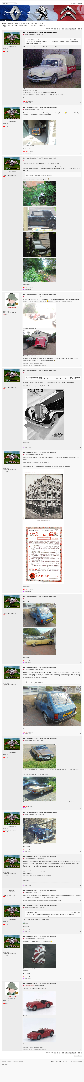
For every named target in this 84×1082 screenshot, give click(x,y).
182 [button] (72, 28)
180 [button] (66, 28)
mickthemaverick (32, 377)
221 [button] (79, 28)
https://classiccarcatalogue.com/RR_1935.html (35, 385)
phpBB (8, 1061)
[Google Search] (15, 3)
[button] (55, 29)
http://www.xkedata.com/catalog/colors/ (33, 871)
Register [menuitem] (74, 3)
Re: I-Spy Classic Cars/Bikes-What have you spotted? (40, 32)
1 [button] (59, 28)
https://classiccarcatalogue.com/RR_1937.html (35, 462)
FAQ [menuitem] (2, 20)
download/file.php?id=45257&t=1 (34, 683)
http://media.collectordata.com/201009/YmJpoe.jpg (36, 875)
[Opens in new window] (52, 69)
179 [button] (63, 28)
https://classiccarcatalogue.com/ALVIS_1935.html (39, 175)
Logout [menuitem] (80, 3)
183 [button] (75, 28)
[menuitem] (8, 20)
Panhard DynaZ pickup (29, 90)
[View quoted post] (38, 40)
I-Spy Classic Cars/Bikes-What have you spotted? (23, 25)
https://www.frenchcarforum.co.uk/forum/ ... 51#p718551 (37, 118)
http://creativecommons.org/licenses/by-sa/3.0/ (35, 94)
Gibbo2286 (30, 39)
